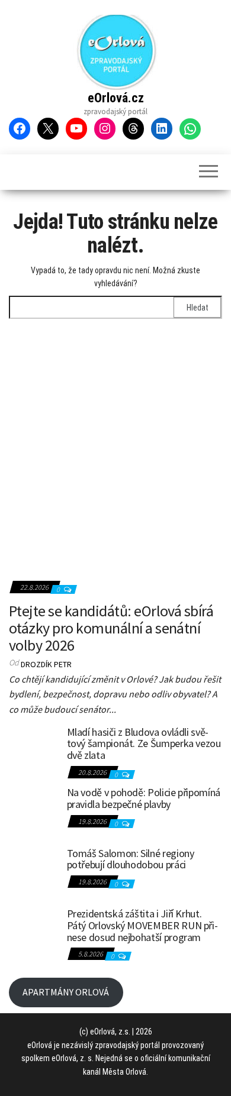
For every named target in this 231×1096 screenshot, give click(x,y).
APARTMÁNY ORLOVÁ (66, 992)
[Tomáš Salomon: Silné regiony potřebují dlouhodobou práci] (33, 871)
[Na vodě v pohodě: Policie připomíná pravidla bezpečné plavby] (33, 810)
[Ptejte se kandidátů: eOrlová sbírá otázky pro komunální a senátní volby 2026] (115, 465)
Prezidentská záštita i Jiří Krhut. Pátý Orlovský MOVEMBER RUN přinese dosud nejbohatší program (142, 925)
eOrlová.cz (116, 97)
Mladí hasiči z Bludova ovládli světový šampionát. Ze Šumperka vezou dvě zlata (144, 743)
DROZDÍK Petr (46, 664)
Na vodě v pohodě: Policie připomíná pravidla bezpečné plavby (143, 798)
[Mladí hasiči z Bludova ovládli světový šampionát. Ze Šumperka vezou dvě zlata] (33, 749)
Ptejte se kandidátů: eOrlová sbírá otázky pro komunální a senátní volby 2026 (111, 627)
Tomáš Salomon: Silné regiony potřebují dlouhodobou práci (130, 859)
